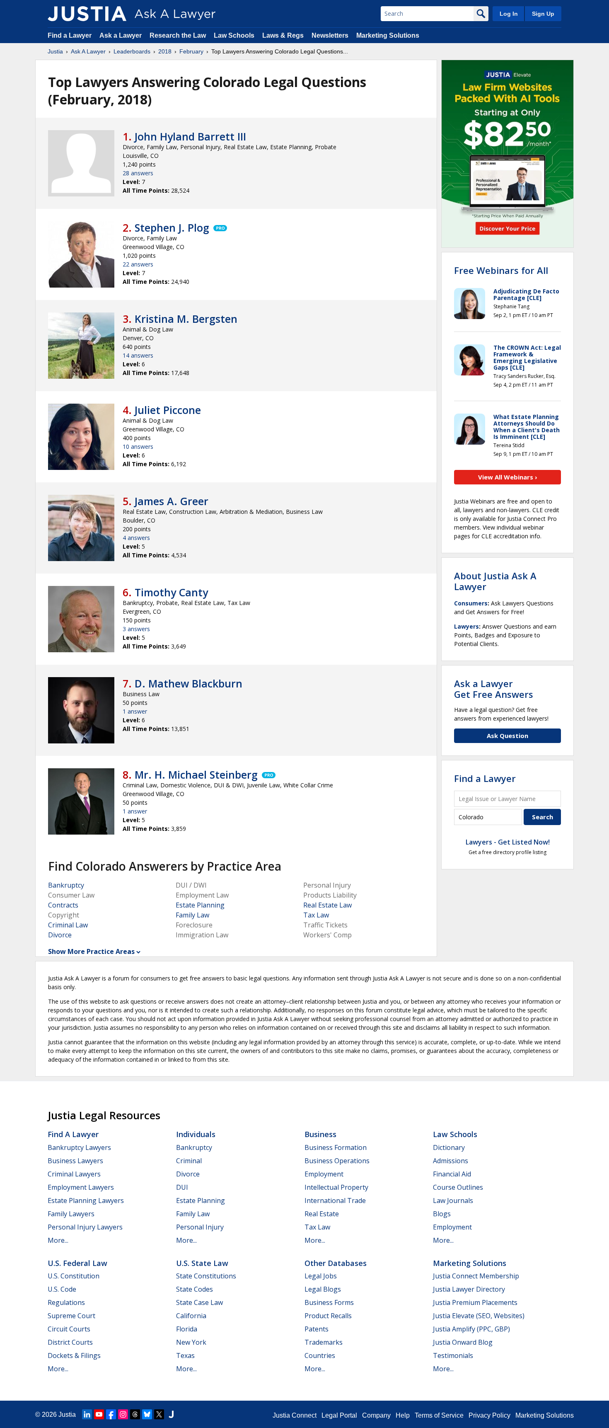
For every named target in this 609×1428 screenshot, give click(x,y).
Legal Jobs (320, 1275)
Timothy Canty (171, 592)
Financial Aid (452, 1174)
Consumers (471, 603)
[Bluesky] (147, 1414)
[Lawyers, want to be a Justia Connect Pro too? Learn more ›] (219, 227)
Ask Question (507, 735)
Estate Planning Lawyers (86, 1200)
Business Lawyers (75, 1160)
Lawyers (466, 626)
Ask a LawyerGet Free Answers (493, 688)
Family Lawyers (71, 1213)
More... (58, 1240)
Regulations (66, 1302)
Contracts (63, 905)
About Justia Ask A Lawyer (495, 581)
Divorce (60, 934)
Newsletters (330, 35)
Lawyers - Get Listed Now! (508, 842)
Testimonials (453, 1355)
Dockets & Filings (74, 1355)
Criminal (189, 1160)
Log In (509, 13)
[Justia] (87, 13)
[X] (159, 1414)
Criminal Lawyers (74, 1174)
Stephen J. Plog (172, 227)
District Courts (70, 1342)
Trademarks (323, 1342)
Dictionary (449, 1147)
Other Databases (335, 1263)
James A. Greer (171, 501)
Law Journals (453, 1200)
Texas (185, 1355)
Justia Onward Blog (463, 1342)
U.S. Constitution (73, 1275)
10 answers (138, 446)
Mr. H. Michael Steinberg (196, 774)
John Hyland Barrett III (190, 136)
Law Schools (234, 35)
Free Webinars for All (501, 270)
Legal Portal (339, 1415)
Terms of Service (439, 1415)
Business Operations (337, 1160)
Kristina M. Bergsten (186, 319)
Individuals (195, 1134)
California (191, 1315)
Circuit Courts (69, 1329)
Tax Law (316, 915)
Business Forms (329, 1302)
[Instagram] (123, 1414)
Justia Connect (295, 1415)
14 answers (138, 355)
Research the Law (178, 35)
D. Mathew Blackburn (188, 683)
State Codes (194, 1289)
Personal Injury (200, 1227)
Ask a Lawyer (121, 35)
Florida (186, 1329)
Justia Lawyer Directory (469, 1289)
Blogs (442, 1213)
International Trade (335, 1200)
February (191, 51)
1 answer (135, 711)
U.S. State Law (202, 1263)
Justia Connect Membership (476, 1275)
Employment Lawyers (81, 1187)
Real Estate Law (327, 905)
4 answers (136, 538)
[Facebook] (111, 1414)
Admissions (450, 1160)
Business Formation (335, 1147)
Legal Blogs (322, 1289)
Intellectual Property (336, 1187)
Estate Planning (200, 905)
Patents (316, 1329)
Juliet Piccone (168, 410)
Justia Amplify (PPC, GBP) (471, 1329)
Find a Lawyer (70, 35)
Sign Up (543, 13)
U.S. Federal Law (77, 1263)
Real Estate (321, 1213)
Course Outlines (458, 1187)
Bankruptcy (66, 885)
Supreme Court (71, 1315)
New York (191, 1342)
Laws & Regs (283, 35)
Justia (55, 51)
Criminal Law (68, 924)
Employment (323, 1174)
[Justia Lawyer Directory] (171, 1414)
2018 (165, 51)
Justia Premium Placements (475, 1302)
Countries (319, 1355)
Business (320, 1134)
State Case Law (199, 1302)
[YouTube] (99, 1414)
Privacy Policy (489, 1415)
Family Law (192, 915)
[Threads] (135, 1414)
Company (376, 1415)
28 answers (138, 173)
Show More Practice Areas (91, 951)
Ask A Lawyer (88, 51)
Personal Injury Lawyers (85, 1227)
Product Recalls (328, 1315)
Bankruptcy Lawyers (79, 1147)
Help (403, 1415)
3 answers (136, 629)
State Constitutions (206, 1275)
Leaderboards (132, 51)
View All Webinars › (507, 477)
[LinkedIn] (87, 1414)
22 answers (138, 264)
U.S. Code (62, 1289)
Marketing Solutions (387, 35)
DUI (182, 1187)
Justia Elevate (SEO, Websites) (478, 1315)
